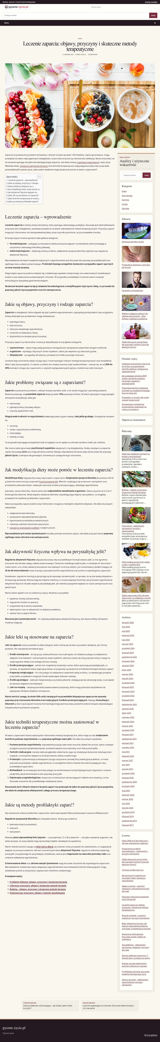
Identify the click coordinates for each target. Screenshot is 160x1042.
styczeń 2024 (127, 678)
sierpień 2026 (128, 622)
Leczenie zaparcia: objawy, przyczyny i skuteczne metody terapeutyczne (135, 907)
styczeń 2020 (127, 808)
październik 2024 (129, 657)
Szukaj (153, 15)
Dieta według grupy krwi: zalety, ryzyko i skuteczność (136, 563)
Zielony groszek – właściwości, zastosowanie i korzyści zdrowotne (135, 982)
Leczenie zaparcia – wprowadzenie (23, 180)
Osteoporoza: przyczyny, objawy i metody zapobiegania (37, 893)
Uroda (124, 204)
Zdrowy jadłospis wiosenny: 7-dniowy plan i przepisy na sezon (136, 956)
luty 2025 (126, 640)
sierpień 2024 (128, 665)
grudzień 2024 (128, 648)
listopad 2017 (128, 825)
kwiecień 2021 (128, 756)
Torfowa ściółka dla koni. (133, 870)
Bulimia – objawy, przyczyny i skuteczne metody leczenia (38, 889)
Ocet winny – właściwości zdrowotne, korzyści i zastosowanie (133, 528)
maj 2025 (126, 631)
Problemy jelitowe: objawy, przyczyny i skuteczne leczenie (38, 882)
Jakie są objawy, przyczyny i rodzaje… (23, 183)
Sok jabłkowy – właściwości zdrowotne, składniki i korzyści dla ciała (135, 947)
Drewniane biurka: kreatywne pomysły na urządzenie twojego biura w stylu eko (136, 390)
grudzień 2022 (128, 695)
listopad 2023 (128, 687)
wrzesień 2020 (128, 786)
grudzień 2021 (128, 730)
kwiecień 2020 (128, 795)
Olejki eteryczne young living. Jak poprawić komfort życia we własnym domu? (135, 344)
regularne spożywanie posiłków (24, 527)
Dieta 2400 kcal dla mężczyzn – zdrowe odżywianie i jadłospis (135, 842)
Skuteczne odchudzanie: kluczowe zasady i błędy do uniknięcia (134, 937)
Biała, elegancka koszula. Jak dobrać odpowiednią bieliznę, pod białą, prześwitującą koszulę (136, 926)
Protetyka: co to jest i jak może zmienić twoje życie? (135, 398)
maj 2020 (126, 790)
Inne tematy (127, 195)
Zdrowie (125, 208)
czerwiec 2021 (128, 747)
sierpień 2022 (128, 708)
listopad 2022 (128, 700)
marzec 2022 (127, 726)
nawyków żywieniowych (88, 162)
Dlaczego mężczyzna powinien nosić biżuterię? (135, 898)
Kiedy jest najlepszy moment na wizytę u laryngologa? (136, 455)
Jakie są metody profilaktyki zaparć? (23, 201)
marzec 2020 (127, 799)
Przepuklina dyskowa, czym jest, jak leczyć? (136, 266)
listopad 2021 (128, 734)
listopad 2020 (128, 777)
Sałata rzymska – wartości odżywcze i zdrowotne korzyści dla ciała (135, 889)
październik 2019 (129, 821)
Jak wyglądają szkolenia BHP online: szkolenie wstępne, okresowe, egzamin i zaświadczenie (134, 380)
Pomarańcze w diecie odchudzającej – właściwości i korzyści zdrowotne (135, 851)
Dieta (80, 38)
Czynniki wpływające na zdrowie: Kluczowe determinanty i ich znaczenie (108, 1006)
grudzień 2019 (128, 812)
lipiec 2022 (126, 713)
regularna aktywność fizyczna (34, 166)
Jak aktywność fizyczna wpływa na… (23, 192)
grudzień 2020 (128, 773)
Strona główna (151, 2)
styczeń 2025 (127, 644)
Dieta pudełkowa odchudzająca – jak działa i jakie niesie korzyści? (47, 1006)
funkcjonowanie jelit (48, 481)
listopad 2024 (128, 652)
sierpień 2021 (128, 743)
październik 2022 (129, 704)
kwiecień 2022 (128, 721)
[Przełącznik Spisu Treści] (38, 177)
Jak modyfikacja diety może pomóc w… (24, 189)
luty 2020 (126, 803)
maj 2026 (126, 627)
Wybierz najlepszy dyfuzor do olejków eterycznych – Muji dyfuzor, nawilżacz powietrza (135, 316)
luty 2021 (126, 764)
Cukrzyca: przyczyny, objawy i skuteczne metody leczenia (38, 885)
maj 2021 (126, 752)
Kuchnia (125, 200)
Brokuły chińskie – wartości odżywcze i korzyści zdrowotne (135, 916)
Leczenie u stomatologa (132, 290)
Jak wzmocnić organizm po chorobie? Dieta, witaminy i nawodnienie (134, 878)
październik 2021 (129, 739)
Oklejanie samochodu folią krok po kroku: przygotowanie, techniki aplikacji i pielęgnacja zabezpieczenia (136, 368)
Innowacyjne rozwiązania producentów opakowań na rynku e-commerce (134, 407)
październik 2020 (129, 782)
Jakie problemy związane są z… (21, 186)
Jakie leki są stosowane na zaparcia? (23, 195)
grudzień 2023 (128, 683)
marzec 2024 (127, 674)
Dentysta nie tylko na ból (133, 241)
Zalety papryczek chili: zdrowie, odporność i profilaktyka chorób (136, 596)
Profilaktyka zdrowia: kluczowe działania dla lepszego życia (135, 972)
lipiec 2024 (126, 670)
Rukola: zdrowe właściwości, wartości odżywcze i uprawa (134, 964)
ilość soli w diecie (44, 846)
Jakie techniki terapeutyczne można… (24, 198)
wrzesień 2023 (128, 691)
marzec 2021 (127, 760)
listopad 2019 (128, 816)
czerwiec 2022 (128, 717)
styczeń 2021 (127, 769)
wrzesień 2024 (128, 661)
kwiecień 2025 (128, 635)
